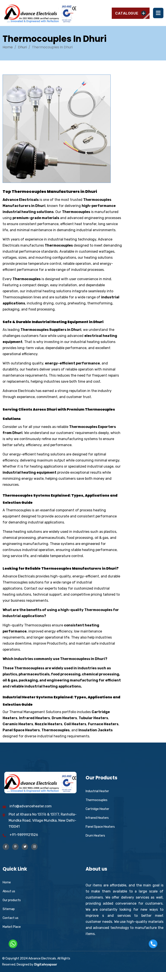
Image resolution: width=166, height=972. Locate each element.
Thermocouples (96, 800)
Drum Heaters (95, 835)
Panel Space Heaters (100, 827)
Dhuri (22, 47)
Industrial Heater (97, 791)
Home (8, 47)
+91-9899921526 (24, 835)
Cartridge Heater (97, 809)
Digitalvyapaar (45, 964)
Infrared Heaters (97, 818)
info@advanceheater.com (31, 806)
